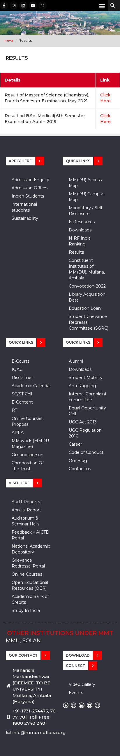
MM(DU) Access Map (85, 182)
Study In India (26, 610)
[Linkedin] (23, 5)
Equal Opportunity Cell (87, 410)
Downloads (80, 230)
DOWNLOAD (78, 655)
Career (75, 444)
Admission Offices (30, 188)
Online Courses (27, 574)
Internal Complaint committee (88, 396)
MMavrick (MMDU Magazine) (30, 443)
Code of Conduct (86, 452)
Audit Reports (26, 501)
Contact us (80, 468)
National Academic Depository (31, 549)
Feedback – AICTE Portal (30, 535)
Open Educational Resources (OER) (30, 585)
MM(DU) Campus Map (86, 196)
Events (76, 692)
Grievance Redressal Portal (28, 563)
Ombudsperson (27, 454)
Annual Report (26, 510)
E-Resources (82, 221)
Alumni (76, 361)
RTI (15, 410)
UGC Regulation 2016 (85, 433)
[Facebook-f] (4, 5)
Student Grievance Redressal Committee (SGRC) (88, 322)
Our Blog (78, 460)
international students (24, 207)
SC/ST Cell (22, 394)
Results (76, 252)
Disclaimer (22, 377)
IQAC (17, 369)
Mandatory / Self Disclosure (85, 210)
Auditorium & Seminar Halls (25, 521)
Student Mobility (86, 377)
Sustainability (25, 218)
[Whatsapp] (42, 5)
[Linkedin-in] (81, 705)
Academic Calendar (31, 385)
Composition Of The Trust (28, 465)
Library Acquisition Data (87, 297)
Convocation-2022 (87, 286)
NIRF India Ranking (80, 241)
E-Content (22, 402)
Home (8, 40)
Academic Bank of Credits (30, 599)
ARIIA (18, 432)
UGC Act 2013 (83, 422)
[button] (102, 6)
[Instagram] (14, 5)
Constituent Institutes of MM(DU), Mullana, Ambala (87, 269)
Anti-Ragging (82, 385)
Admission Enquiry (30, 179)
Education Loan (85, 308)
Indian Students (28, 196)
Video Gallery (82, 684)
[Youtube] (33, 5)
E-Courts (20, 361)
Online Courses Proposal (27, 421)
